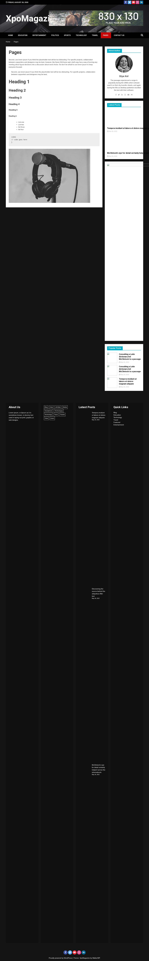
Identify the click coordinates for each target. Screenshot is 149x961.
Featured (116, 422)
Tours (56, 414)
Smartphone (48, 411)
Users (52, 418)
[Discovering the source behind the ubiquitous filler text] (84, 675)
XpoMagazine (33, 18)
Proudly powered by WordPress (61, 958)
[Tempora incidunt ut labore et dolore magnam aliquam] (84, 499)
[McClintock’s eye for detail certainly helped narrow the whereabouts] (84, 851)
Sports (67, 35)
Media (65, 407)
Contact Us (119, 35)
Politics (55, 35)
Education (22, 35)
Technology (81, 35)
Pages (105, 35)
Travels (62, 414)
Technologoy (59, 411)
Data (51, 407)
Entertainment (39, 35)
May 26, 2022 (112, 131)
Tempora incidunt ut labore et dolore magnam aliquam (128, 381)
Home (10, 35)
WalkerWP (96, 958)
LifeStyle (58, 407)
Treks (46, 418)
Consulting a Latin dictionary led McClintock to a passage (130, 356)
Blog (46, 407)
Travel (95, 35)
